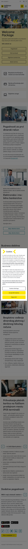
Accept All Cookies (14, 293)
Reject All (14, 297)
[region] (14, 274)
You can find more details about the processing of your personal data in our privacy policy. (13, 282)
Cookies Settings (14, 288)
